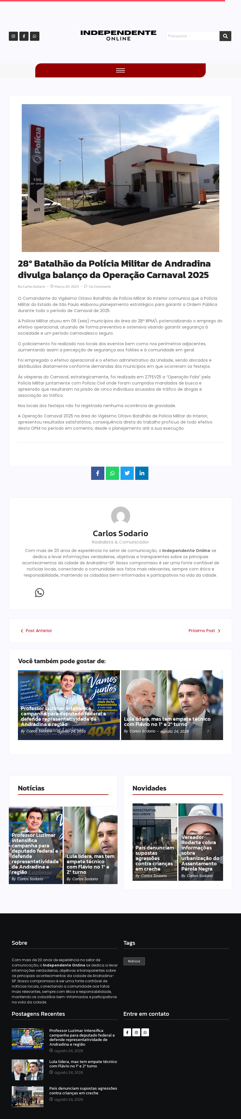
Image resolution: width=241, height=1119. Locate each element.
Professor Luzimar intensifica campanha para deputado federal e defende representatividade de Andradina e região (63, 716)
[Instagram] (13, 36)
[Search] (225, 36)
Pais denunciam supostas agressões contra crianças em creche (154, 858)
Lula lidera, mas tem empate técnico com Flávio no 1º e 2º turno (167, 721)
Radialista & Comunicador (120, 542)
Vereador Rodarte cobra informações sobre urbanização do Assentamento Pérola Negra (200, 852)
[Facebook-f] (24, 36)
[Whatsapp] (34, 36)
